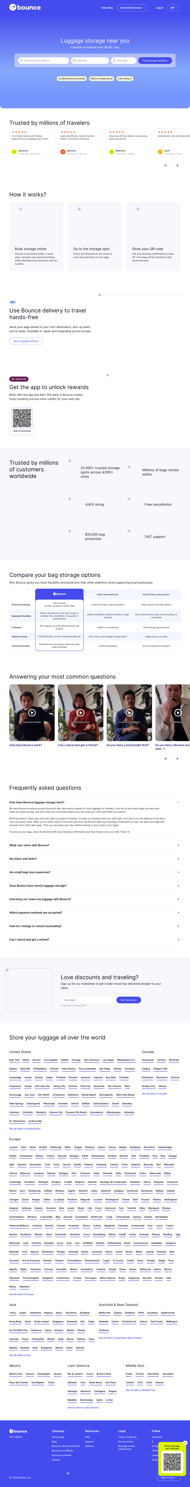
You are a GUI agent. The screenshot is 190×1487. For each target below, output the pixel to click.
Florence (89, 1147)
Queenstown (168, 1312)
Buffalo (86, 1103)
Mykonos (25, 1173)
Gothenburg (114, 1243)
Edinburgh (55, 1147)
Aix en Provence (31, 1260)
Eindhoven (97, 1216)
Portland (60, 1077)
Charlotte (28, 1112)
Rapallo (13, 1269)
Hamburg (101, 1164)
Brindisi (49, 1225)
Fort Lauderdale (87, 1068)
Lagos (106, 1260)
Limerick (100, 1269)
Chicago (76, 1059)
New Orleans (69, 1068)
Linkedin (156, 1455)
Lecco (60, 1243)
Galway (171, 1190)
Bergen (36, 1199)
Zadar (96, 1173)
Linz (77, 1243)
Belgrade (85, 1199)
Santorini (106, 1190)
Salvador (72, 1382)
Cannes (61, 1225)
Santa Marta (95, 1382)
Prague (78, 1147)
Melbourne (104, 1312)
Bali (83, 1321)
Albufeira (24, 1286)
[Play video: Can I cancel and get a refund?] (80, 712)
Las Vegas (108, 1059)
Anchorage (15, 1094)
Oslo (74, 1173)
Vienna (50, 1155)
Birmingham (112, 1199)
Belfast (160, 1190)
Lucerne (97, 1199)
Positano (72, 1199)
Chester (59, 1260)
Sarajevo (56, 1182)
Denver (39, 1077)
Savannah (99, 1086)
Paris (23, 1147)
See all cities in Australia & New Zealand (120, 1337)
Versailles (61, 1269)
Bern (172, 1251)
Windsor (32, 1216)
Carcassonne (141, 1243)
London (13, 1147)
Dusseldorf (82, 1216)
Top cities (107, 7)
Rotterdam (47, 1251)
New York (14, 1059)
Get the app (58, 1437)
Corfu (125, 1164)
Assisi (71, 1208)
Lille (89, 1208)
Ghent (81, 1208)
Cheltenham (63, 1278)
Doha (149, 1382)
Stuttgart (43, 1182)
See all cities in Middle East (140, 1390)
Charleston (59, 1094)
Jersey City (59, 1086)
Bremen (47, 1260)
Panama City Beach (76, 1112)
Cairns (115, 1321)
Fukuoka (13, 1339)
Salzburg (26, 1208)
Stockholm (35, 1164)
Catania (114, 1164)
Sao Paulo (110, 1382)
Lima (83, 1382)
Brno (171, 1260)
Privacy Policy (125, 1441)
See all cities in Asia (20, 1355)
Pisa (155, 1155)
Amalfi (122, 1234)
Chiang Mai (38, 1339)
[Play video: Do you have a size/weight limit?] (129, 712)
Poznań (145, 1199)
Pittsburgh (49, 1103)
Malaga (173, 1155)
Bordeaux (29, 1182)
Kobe (61, 1339)
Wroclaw (107, 1173)
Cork (24, 1251)
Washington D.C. (126, 1059)
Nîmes (12, 1286)
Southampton (16, 1216)
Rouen (129, 1251)
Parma (132, 1234)
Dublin (12, 1155)
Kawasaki (72, 1321)
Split (11, 1164)
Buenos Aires (104, 1373)
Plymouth (14, 1278)
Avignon (13, 1208)
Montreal (174, 1059)
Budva (132, 1269)
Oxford (13, 1173)
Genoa (147, 1182)
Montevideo (86, 1400)
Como (98, 1208)
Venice (112, 1147)
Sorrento (51, 1208)
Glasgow (63, 1173)
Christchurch (129, 1321)
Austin (28, 1077)
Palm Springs (16, 1103)
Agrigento (47, 1278)
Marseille (169, 1164)
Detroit (75, 1103)
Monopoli (14, 1243)
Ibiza (61, 1208)
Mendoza (86, 1391)
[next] (177, 165)
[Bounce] (25, 7)
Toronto (161, 1059)
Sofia (118, 1173)
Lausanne (97, 1251)
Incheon (59, 1330)
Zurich (25, 1199)
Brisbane (130, 1312)
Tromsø (77, 1278)
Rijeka (24, 1269)
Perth (141, 1312)
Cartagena (99, 1391)
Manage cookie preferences (126, 1447)
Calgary (146, 1068)
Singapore (57, 1321)
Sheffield (87, 1243)
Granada (144, 1234)
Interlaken (156, 1243)
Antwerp (161, 1251)
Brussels (148, 1164)
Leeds (94, 1190)
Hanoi (48, 1330)
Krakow (112, 1155)
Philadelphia (40, 1068)
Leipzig (150, 1251)
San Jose (29, 1094)
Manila (51, 1339)
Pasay (25, 1339)
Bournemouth (92, 1260)
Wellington (172, 1321)
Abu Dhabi (153, 1373)
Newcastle (155, 1173)
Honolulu (130, 1068)
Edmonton (147, 1077)
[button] (155, 60)
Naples (13, 1068)
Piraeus (156, 1234)
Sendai (70, 1330)
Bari (158, 1164)
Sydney (118, 1312)
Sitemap (89, 1446)
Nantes (13, 1234)
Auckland (152, 1312)
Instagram (157, 1446)
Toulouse (85, 1173)
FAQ (87, 1437)
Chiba (69, 1347)
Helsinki (92, 1182)
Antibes (100, 1243)
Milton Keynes (107, 1278)
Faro (121, 1208)
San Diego (104, 1068)
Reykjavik (109, 1225)
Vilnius (86, 1225)
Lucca (86, 1234)
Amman (160, 1382)
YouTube (156, 1459)
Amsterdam (26, 1155)
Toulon (169, 1225)
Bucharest (146, 1190)
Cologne (13, 1199)
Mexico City (15, 1373)
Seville (77, 1164)
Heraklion (135, 1182)
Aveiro (157, 1269)
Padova (157, 1199)
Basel (127, 1243)
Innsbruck (132, 1190)
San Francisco (91, 1059)
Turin (47, 1164)
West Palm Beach (125, 1094)
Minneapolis (106, 1094)
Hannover (110, 1208)
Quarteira (75, 1234)
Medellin (72, 1400)
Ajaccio (35, 1251)
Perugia (61, 1251)
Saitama (80, 1347)
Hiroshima (71, 1312)
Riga (58, 1216)
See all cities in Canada (154, 1093)
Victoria (175, 1077)
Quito (100, 1400)
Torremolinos (74, 1260)
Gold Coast (156, 1321)
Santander (60, 1234)
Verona (67, 1164)
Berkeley (127, 1103)
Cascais (48, 1269)
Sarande (147, 1278)
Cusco (89, 1373)
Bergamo (159, 1182)
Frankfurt (144, 1155)
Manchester (98, 1155)
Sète (168, 1278)
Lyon (22, 1190)
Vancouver (148, 1059)
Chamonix (172, 1182)
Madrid (43, 1147)
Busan (70, 1339)
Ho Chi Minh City (18, 1330)
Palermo (88, 1164)
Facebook (157, 1437)
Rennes (39, 1234)
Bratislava (25, 1234)
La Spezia (59, 1199)
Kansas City (56, 1112)
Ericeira (159, 1278)
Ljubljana (119, 1190)
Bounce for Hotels (61, 1455)
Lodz (25, 1243)
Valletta (48, 1190)
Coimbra (36, 1243)
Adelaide (103, 1321)
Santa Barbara (101, 1103)
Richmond (162, 1077)
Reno (127, 1086)
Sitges (161, 1260)
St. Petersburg (17, 1121)
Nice (163, 1155)
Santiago (72, 1391)
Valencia (135, 1164)
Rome (33, 1147)
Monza (168, 1269)
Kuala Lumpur (41, 1321)
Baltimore (73, 1094)
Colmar (97, 1225)
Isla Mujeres (38, 1382)
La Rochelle (46, 1216)
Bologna (74, 1155)
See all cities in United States (25, 1128)
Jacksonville (35, 1121)
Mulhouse (145, 1269)
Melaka (13, 1347)
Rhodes (166, 1208)
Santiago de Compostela (113, 1182)
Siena (49, 1234)
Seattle (64, 1059)
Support (89, 1441)
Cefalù (130, 1260)
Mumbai (24, 1347)
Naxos (109, 1251)
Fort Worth (44, 1094)
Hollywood (15, 1086)
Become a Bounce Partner (66, 1446)
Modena (59, 1190)
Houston (85, 1077)
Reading (167, 1234)
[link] (26, 341)
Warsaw (62, 1155)
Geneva (137, 1216)
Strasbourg (34, 1190)
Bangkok (85, 1312)
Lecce (159, 1225)
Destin (115, 1103)
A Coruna (118, 1260)
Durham (73, 1086)
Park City (85, 1086)
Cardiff (68, 1182)
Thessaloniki (123, 1216)
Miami (26, 1059)
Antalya (151, 1260)
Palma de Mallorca (19, 1225)
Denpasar (36, 1330)
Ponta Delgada (31, 1278)
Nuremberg (99, 1234)
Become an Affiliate (62, 1450)
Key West (111, 1077)
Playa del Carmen (18, 1382)
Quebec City (148, 1086)
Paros (140, 1260)
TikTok (155, 1450)
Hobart (143, 1321)
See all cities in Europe (21, 1294)
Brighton (80, 1182)
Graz (69, 1243)
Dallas (49, 1077)
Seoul (28, 1321)
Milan (68, 1147)
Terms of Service (127, 1437)
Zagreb (71, 1190)
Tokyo (12, 1312)
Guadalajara (43, 1373)
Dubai (129, 1373)
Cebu (91, 1339)
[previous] (166, 165)
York (133, 1155)
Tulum (51, 1382)
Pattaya (81, 1339)
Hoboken (14, 1112)
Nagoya (48, 1312)
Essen (122, 1269)
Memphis (41, 1112)
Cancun (30, 1373)
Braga (122, 1278)
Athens (39, 1155)
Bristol (12, 1190)
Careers (56, 1459)
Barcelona (149, 1147)
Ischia (119, 1251)
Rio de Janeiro (75, 1373)
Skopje (112, 1269)
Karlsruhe (35, 1269)
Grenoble (73, 1251)
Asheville (129, 1112)
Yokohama (35, 1312)
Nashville (25, 1068)
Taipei (91, 1321)
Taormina (123, 1225)
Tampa (28, 1086)
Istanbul (22, 1164)
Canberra (104, 1330)
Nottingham (170, 1199)
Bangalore (46, 1347)
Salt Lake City (42, 1086)
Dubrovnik (130, 1173)
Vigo (178, 1234)
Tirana (142, 1173)
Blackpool (153, 1208)
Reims (139, 1251)
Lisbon (101, 1147)
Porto (57, 1164)
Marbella (14, 1251)
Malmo (73, 1269)
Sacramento (96, 1112)
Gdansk (51, 1173)
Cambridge (15, 1077)
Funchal (68, 1216)
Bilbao (167, 1173)
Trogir (109, 1216)
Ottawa (162, 1086)
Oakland (98, 1077)
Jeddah (130, 1382)
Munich (124, 1155)
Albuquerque (114, 1112)
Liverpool (39, 1173)
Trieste (125, 1199)
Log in (159, 7)
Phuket (81, 1330)
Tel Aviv (139, 1373)
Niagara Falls (160, 1068)
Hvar (150, 1225)
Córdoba (37, 1225)
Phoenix (73, 1077)
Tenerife (131, 1208)
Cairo (140, 1382)
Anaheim (63, 1103)
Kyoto (59, 1312)
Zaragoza (171, 1243)
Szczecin (14, 1260)
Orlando (54, 1068)
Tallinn (46, 1199)
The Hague (90, 1278)
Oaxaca (58, 1373)
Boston (37, 1059)
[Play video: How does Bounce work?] (32, 712)
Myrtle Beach (89, 1094)
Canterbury (87, 1269)
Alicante (83, 1190)
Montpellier (162, 1216)
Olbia (142, 1208)
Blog (54, 1441)
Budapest (135, 1147)
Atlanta (117, 1068)
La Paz (109, 1400)
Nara (35, 1347)
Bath (135, 1199)
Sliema (112, 1234)
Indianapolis (33, 1103)
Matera (148, 1216)
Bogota (113, 1391)
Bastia (85, 1251)
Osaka (22, 1312)
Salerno (39, 1208)
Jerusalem (167, 1373)
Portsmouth (137, 1225)
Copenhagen (165, 1147)
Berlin (85, 1155)
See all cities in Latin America (83, 1407)
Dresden (48, 1243)
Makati (59, 1347)
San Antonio (114, 1086)
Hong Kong (15, 1321)
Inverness (73, 1225)
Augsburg (133, 1278)
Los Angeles (50, 1059)
